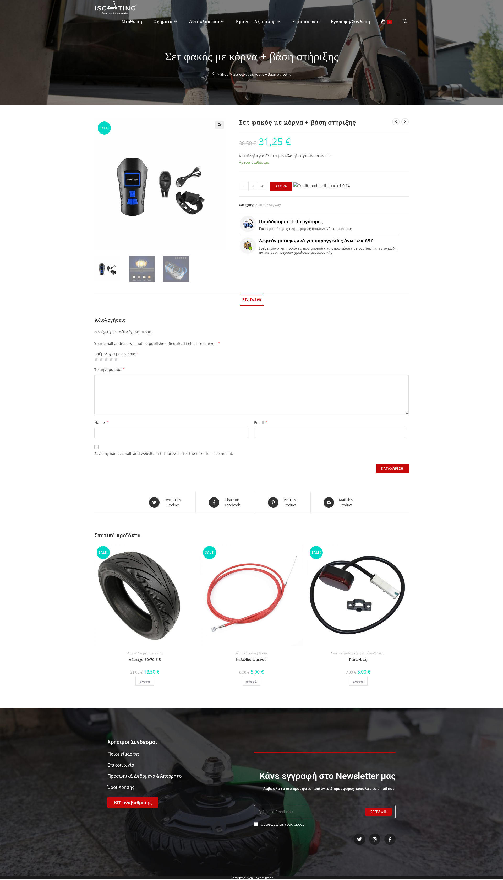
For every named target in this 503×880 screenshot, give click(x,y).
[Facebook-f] (390, 839)
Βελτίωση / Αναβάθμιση (369, 653)
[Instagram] (374, 839)
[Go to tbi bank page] (321, 185)
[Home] (213, 74)
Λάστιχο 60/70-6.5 (145, 659)
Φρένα (263, 653)
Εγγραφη (378, 811)
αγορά (144, 681)
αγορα (281, 186)
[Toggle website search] (405, 21)
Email (260, 422)
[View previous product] (396, 121)
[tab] (252, 300)
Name (101, 422)
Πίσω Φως (358, 659)
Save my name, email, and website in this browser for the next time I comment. (163, 453)
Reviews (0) (251, 299)
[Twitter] (359, 839)
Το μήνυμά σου (109, 369)
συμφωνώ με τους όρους (282, 824)
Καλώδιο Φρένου (251, 659)
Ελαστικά (157, 653)
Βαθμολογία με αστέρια (116, 354)
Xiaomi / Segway (268, 204)
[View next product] (405, 121)
